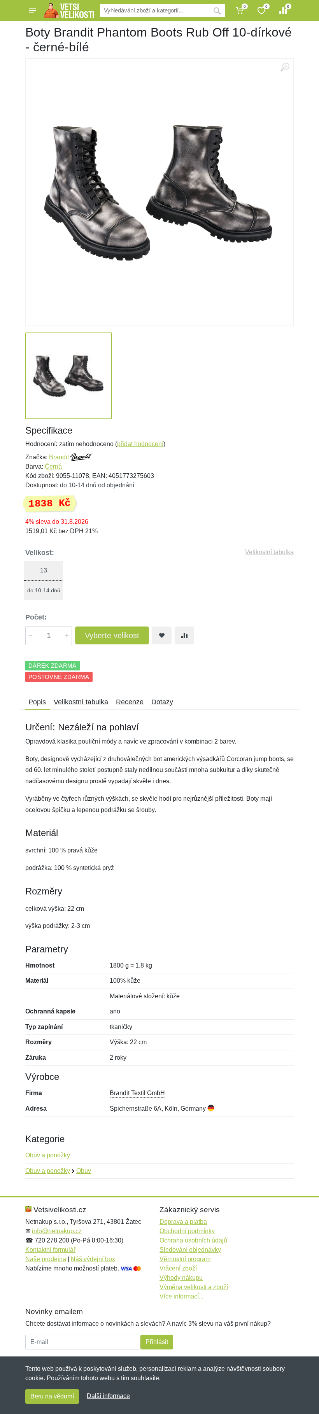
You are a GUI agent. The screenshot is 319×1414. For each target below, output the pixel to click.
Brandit (59, 457)
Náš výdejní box (93, 1259)
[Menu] (32, 11)
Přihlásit (156, 1342)
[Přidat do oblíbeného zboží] (162, 635)
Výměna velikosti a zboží (194, 1287)
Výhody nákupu (181, 1277)
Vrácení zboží (178, 1268)
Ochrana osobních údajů (193, 1240)
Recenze (130, 702)
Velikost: (39, 552)
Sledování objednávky (190, 1249)
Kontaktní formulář (50, 1249)
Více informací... (181, 1296)
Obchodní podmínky (187, 1231)
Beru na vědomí (52, 1396)
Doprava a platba (183, 1221)
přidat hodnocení (140, 444)
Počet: (36, 617)
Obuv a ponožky (47, 1155)
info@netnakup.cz (57, 1231)
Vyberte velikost (112, 635)
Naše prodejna (45, 1259)
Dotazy (162, 702)
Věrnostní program (185, 1259)
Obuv (83, 1170)
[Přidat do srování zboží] (184, 635)
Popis (37, 702)
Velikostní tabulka (269, 552)
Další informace (108, 1396)
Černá (53, 466)
